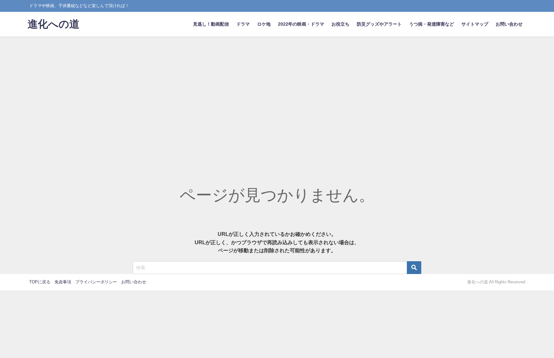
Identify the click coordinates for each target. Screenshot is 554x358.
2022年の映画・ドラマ (301, 24)
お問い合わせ (509, 24)
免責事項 (63, 282)
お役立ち (340, 24)
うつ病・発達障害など (431, 24)
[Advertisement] (277, 84)
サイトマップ (474, 24)
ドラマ (243, 24)
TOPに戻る (39, 282)
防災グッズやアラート (379, 24)
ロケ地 (264, 24)
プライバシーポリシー (96, 282)
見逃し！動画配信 (211, 24)
